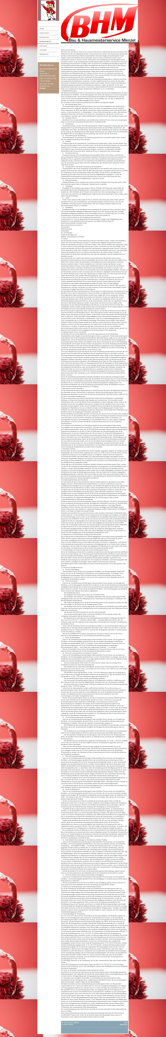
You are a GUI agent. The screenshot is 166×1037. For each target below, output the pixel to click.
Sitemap (76, 1022)
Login (125, 1022)
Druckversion (68, 1022)
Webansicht (123, 1024)
